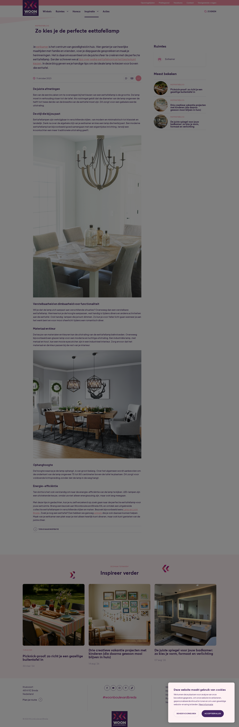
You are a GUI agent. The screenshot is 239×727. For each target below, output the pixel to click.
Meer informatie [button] (206, 704)
